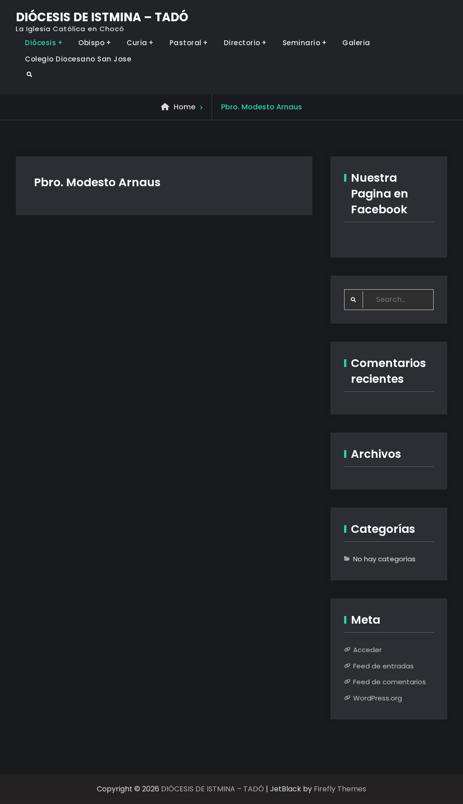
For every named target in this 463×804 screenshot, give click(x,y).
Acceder (367, 649)
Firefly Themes (340, 789)
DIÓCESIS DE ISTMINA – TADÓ (102, 17)
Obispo (91, 42)
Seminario (302, 42)
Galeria (356, 42)
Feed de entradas (383, 666)
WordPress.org (377, 698)
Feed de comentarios (389, 681)
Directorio (242, 42)
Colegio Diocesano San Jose (78, 59)
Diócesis (40, 42)
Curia (137, 42)
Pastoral (186, 42)
